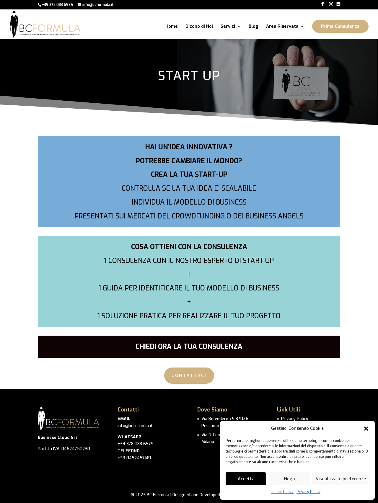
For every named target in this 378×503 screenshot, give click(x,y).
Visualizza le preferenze (341, 479)
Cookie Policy (282, 491)
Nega (289, 479)
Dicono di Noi (199, 26)
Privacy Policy (308, 491)
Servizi (228, 26)
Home (171, 26)
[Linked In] (338, 4)
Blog (253, 26)
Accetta (246, 479)
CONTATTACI (189, 375)
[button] (366, 429)
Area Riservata (282, 26)
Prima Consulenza (340, 26)
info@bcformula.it (135, 426)
